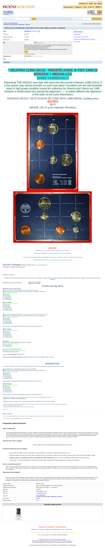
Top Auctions (82, 3)
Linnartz (63, 529)
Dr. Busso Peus (48, 529)
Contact (90, 7)
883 (33, 31)
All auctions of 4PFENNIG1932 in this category (84, 39)
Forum (85, 7)
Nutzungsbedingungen (66, 540)
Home (39, 534)
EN (99, 7)
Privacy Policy (77, 41)
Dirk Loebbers (40, 529)
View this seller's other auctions (81, 36)
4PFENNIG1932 (27, 31)
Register (100, 3)
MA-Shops (34, 529)
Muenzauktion (57, 540)
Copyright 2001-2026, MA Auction (46, 539)
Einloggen (77, 7)
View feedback (77, 34)
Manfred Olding (56, 529)
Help (43, 534)
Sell (95, 3)
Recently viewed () (69, 7)
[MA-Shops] (95, 13)
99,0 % (36, 31)
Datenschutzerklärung (62, 534)
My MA (91, 3)
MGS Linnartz (69, 529)
